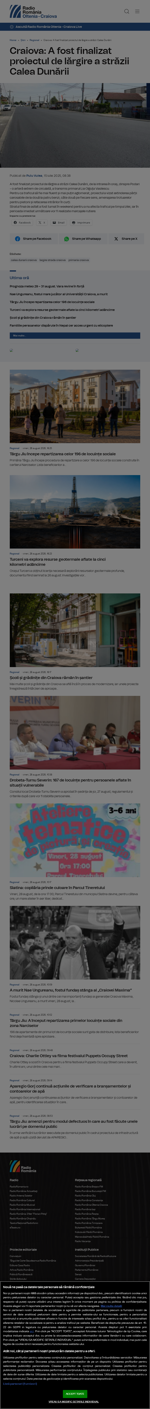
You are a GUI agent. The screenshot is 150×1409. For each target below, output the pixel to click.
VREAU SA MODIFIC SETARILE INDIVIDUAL (74, 1402)
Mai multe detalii (111, 1306)
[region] (75, 1345)
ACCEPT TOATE (75, 1394)
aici (32, 1331)
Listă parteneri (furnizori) (20, 1383)
